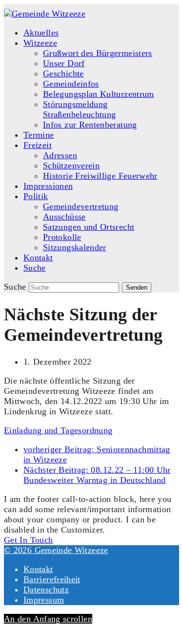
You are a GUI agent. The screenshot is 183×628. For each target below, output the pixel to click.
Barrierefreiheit (52, 579)
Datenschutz (46, 589)
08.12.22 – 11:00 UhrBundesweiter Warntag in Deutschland (97, 475)
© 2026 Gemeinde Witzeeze (56, 550)
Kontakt (38, 569)
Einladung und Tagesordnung (58, 430)
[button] (34, 268)
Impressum (43, 600)
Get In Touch (28, 540)
